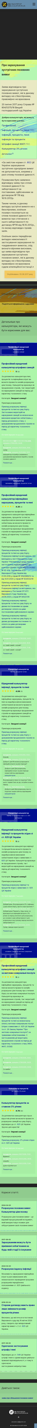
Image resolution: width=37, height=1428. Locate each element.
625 (3, 861)
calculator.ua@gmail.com (18, 1422)
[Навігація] (33, 4)
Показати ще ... (8, 463)
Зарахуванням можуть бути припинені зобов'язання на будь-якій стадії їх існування (16, 1246)
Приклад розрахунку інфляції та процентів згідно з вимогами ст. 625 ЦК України (17, 888)
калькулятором (10, 775)
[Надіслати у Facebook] (15, 308)
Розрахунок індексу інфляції (16, 1269)
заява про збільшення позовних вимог (17, 1398)
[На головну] (13, 4)
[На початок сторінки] (18, 1417)
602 (29, 162)
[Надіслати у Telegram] (22, 308)
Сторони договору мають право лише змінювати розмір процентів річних (18, 1309)
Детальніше (7, 154)
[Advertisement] (18, 40)
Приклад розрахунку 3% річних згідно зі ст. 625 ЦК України (18, 1141)
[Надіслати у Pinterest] (20, 308)
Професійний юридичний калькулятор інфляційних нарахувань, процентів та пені (17, 499)
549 (19, 1355)
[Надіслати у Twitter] (17, 308)
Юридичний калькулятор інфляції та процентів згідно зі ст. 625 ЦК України (17, 833)
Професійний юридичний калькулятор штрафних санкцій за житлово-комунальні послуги (18, 969)
